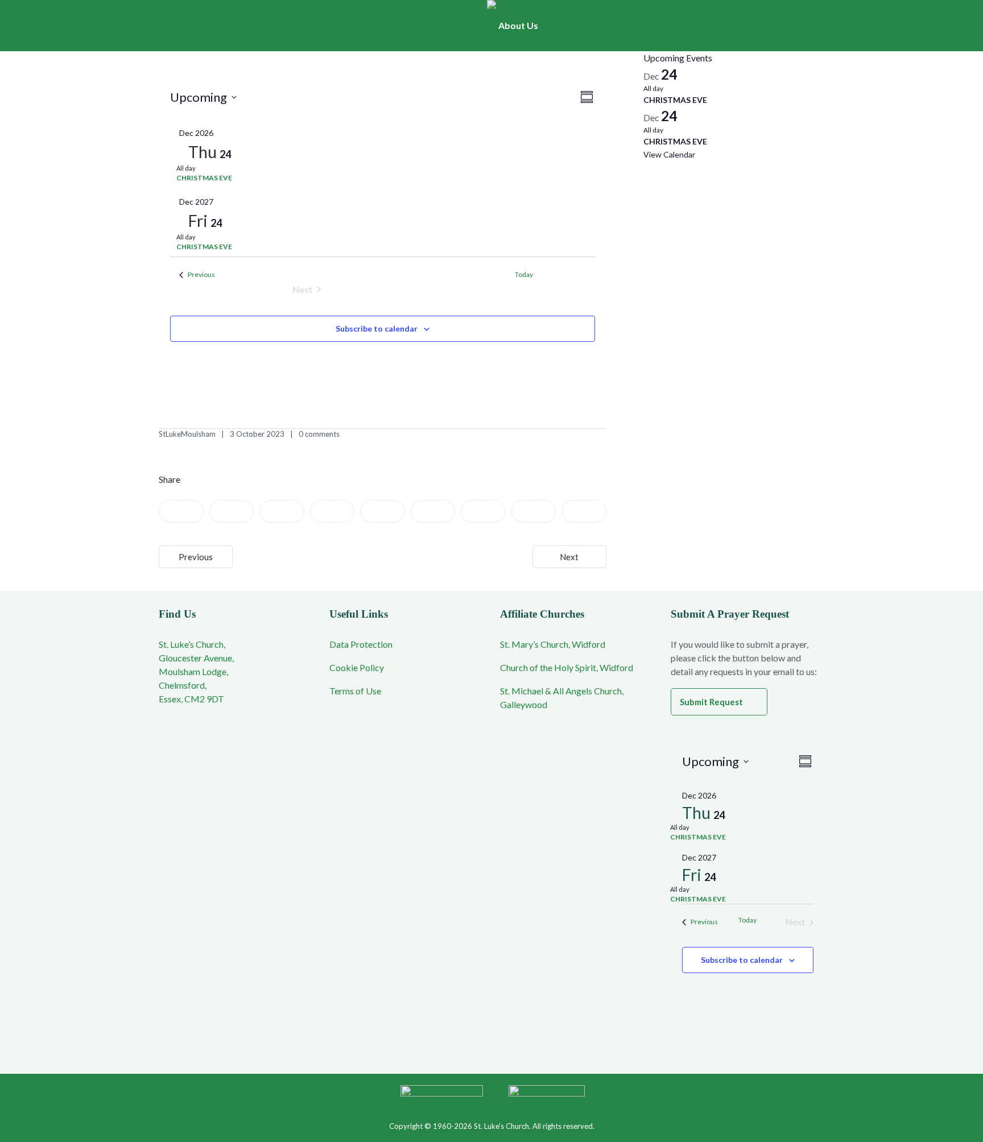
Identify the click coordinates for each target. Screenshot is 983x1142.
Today (747, 920)
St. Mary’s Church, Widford (552, 644)
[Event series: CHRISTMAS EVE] (201, 168)
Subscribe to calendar (377, 328)
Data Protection (361, 644)
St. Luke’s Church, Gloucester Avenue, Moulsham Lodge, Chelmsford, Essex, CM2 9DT (196, 671)
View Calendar (669, 154)
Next (569, 557)
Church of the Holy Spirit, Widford (566, 667)
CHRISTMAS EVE (204, 177)
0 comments (319, 433)
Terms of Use (355, 690)
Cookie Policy (356, 667)
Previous (196, 557)
